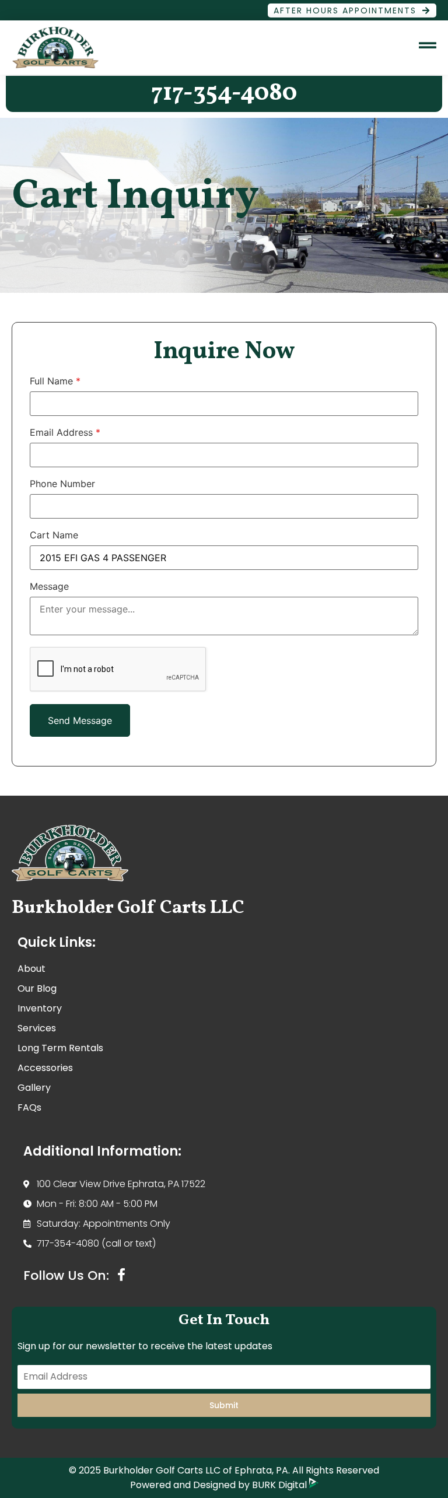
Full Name (55, 381)
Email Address (65, 432)
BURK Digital (280, 1485)
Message (49, 586)
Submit (224, 1405)
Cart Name (54, 535)
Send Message (80, 720)
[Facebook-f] (121, 1274)
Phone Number (62, 483)
